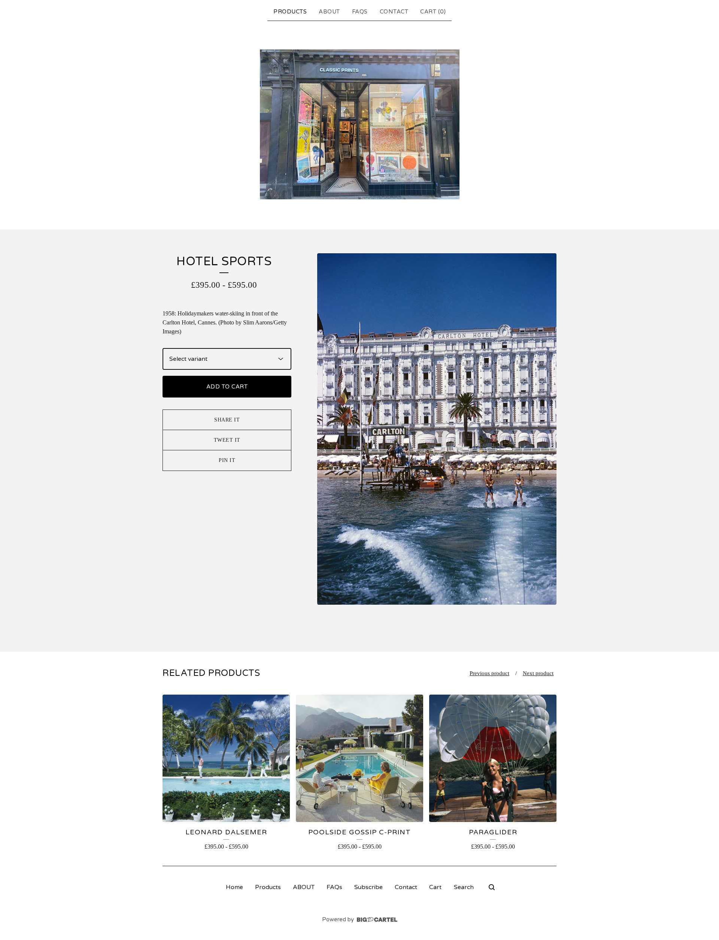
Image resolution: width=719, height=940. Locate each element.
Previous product (489, 673)
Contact (394, 11)
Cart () (433, 11)
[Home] (359, 124)
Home (234, 887)
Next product (538, 673)
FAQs (360, 11)
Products (290, 11)
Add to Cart (227, 386)
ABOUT (329, 11)
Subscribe (368, 887)
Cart (435, 887)
